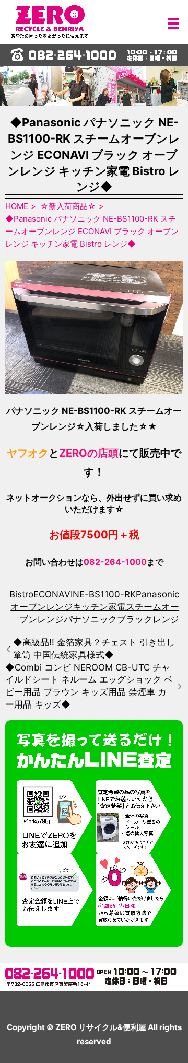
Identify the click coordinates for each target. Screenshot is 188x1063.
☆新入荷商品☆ (68, 206)
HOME (16, 206)
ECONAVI (53, 594)
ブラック (134, 619)
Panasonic (157, 594)
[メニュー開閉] (173, 23)
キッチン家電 (99, 607)
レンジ (165, 619)
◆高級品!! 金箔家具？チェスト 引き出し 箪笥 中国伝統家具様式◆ (94, 648)
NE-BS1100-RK (104, 594)
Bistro (21, 594)
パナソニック (90, 619)
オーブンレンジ (41, 607)
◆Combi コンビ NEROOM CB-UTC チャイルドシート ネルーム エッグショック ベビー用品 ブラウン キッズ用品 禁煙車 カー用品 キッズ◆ (89, 686)
